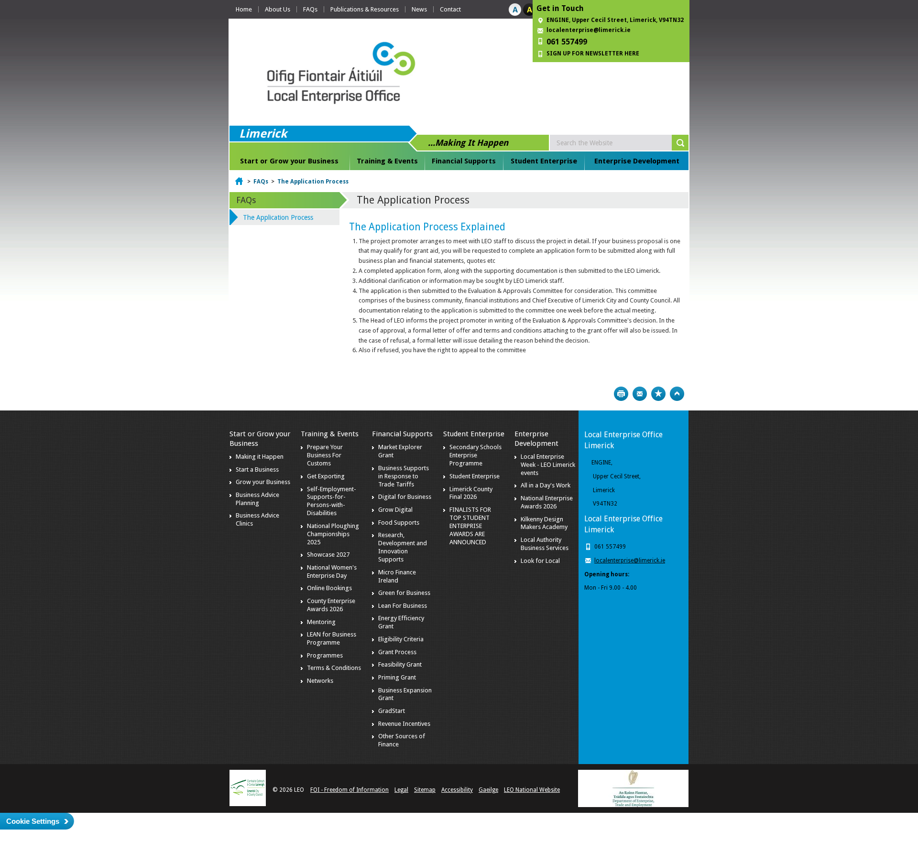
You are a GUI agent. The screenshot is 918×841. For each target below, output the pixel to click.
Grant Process (397, 652)
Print (621, 394)
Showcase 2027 (328, 554)
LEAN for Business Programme (331, 638)
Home (244, 9)
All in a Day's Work (545, 485)
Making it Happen (260, 456)
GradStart (391, 710)
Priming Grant (397, 677)
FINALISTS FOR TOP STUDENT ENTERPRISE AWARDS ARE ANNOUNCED (470, 526)
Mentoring (321, 621)
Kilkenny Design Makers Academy (544, 523)
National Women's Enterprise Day (332, 571)
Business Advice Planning (257, 499)
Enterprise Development (636, 161)
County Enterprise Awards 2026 (331, 605)
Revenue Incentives (404, 723)
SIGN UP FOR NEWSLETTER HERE (592, 53)
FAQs (310, 9)
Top (677, 394)
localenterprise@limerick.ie (588, 30)
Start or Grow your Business (289, 161)
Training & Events (387, 161)
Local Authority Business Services (544, 543)
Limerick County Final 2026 (470, 493)
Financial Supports (464, 161)
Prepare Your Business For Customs (325, 455)
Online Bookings (329, 588)
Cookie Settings (32, 821)
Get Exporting (326, 476)
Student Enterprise (544, 161)
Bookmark (658, 394)
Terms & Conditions (334, 667)
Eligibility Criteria (401, 639)
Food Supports (398, 522)
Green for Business (404, 592)
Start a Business (257, 469)
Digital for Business (404, 496)
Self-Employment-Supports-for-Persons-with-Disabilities (331, 501)
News (419, 9)
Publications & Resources (364, 9)
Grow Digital (395, 509)
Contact (450, 9)
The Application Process (313, 181)
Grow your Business (263, 481)
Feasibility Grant (400, 664)
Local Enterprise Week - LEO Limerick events (548, 464)
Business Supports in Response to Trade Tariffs (403, 476)
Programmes (325, 655)
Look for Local (540, 560)
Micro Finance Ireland (397, 576)
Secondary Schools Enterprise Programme (475, 455)
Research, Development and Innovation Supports (402, 547)
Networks (320, 680)
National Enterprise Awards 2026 (547, 502)
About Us (277, 9)
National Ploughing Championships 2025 (333, 534)
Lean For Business (402, 605)
